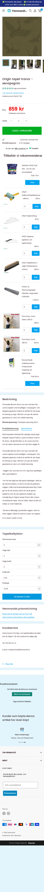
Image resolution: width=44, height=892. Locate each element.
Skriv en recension (22, 694)
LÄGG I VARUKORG (22, 131)
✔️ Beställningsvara (9, 141)
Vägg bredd (6, 561)
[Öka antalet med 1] (26, 120)
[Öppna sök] (30, 10)
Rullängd (5, 583)
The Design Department (13, 93)
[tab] (10, 428)
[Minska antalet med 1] (11, 120)
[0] (39, 10)
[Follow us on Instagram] (8, 813)
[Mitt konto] (35, 10)
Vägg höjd (6, 550)
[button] (7, 88)
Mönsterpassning (9, 539)
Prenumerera (10, 793)
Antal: (4, 121)
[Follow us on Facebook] (4, 813)
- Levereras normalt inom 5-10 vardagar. (28, 141)
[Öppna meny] (3, 11)
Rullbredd (6, 572)
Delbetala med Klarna (17, 113)
